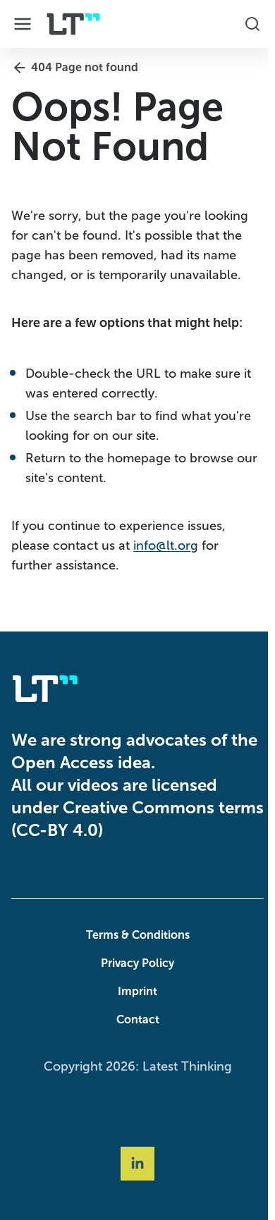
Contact (134, 1019)
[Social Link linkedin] (134, 1164)
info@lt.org (165, 545)
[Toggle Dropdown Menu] (22, 24)
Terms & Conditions (134, 935)
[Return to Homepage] (73, 24)
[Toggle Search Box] (245, 24)
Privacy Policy (134, 963)
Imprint (134, 991)
